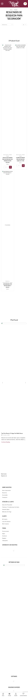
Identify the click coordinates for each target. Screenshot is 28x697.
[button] (10, 167)
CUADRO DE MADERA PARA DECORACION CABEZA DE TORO (20, 159)
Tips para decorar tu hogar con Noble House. (12, 433)
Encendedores (6, 282)
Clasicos (7, 281)
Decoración (6, 154)
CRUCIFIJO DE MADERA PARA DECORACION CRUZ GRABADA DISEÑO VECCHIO (7, 160)
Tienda (15, 9)
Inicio (11, 9)
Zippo (11, 282)
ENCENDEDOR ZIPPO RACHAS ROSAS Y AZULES (7, 285)
